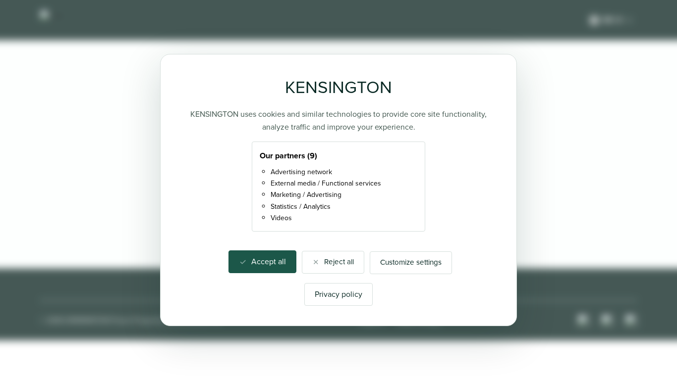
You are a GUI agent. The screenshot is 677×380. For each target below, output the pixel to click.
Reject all (339, 261)
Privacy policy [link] (338, 294)
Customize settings (411, 262)
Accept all (268, 261)
